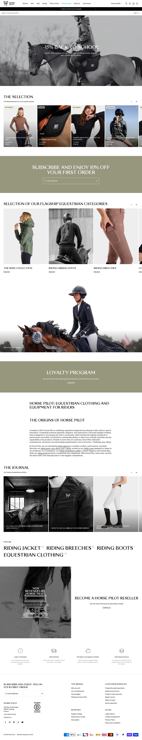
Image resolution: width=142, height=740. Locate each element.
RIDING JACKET (22, 548)
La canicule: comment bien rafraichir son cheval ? (24, 527)
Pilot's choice (54, 3)
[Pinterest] (14, 722)
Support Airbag (76, 714)
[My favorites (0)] (130, 3)
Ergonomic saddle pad (47, 139)
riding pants (46, 448)
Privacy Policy (110, 720)
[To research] (137, 3)
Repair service (110, 697)
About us (77, 3)
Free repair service (122, 657)
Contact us (106, 607)
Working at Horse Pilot (79, 697)
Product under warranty (113, 694)
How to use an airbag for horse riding (70, 528)
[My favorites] (35, 107)
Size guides (75, 720)
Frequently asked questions (115, 688)
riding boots (42, 453)
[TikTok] (18, 722)
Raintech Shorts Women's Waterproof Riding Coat (121, 138)
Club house (87, 3)
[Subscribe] (96, 180)
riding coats (89, 448)
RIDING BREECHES (68, 548)
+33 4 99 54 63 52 (10, 714)
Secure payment (111, 703)
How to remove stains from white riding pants (112, 527)
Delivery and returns (112, 691)
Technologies (75, 694)
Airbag (44, 3)
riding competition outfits (70, 451)
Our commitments (77, 691)
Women (25, 3)
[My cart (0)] (133, 3)
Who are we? (75, 688)
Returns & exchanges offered (88, 657)
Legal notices (110, 714)
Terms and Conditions (112, 723)
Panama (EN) (115, 3)
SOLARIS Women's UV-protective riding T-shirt (20, 138)
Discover (7, 272)
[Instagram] (9, 722)
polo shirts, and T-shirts (61, 448)
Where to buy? (110, 700)
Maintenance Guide (78, 717)
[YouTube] (22, 722)
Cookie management (112, 717)
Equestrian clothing (33, 555)
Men (32, 3)
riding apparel (64, 446)
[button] (131, 101)
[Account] (126, 3)
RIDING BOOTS (115, 548)
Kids (38, 3)
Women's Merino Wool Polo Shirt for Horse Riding (86, 138)
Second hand (66, 3)
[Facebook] (5, 722)
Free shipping (54, 657)
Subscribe (71, 382)
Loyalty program (20, 657)
